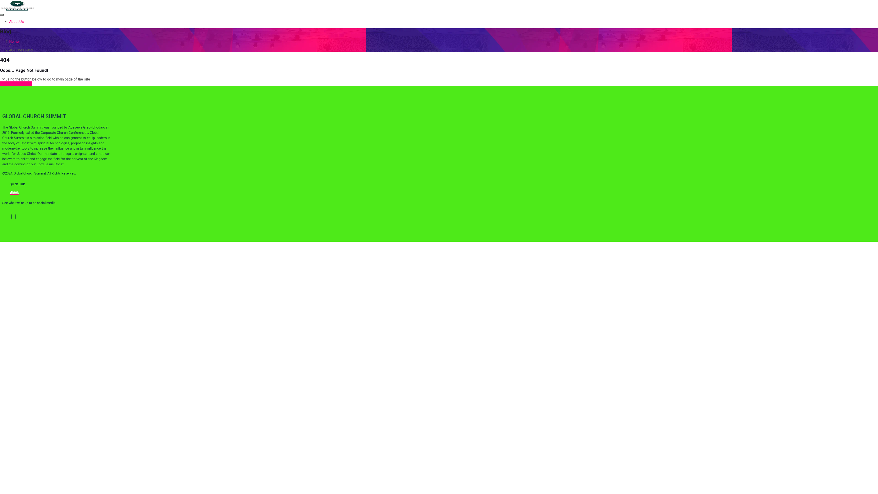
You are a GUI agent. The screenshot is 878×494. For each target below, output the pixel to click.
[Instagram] (15, 216)
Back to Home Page (16, 83)
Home (14, 41)
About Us (16, 21)
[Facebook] (11, 216)
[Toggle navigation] (2, 15)
